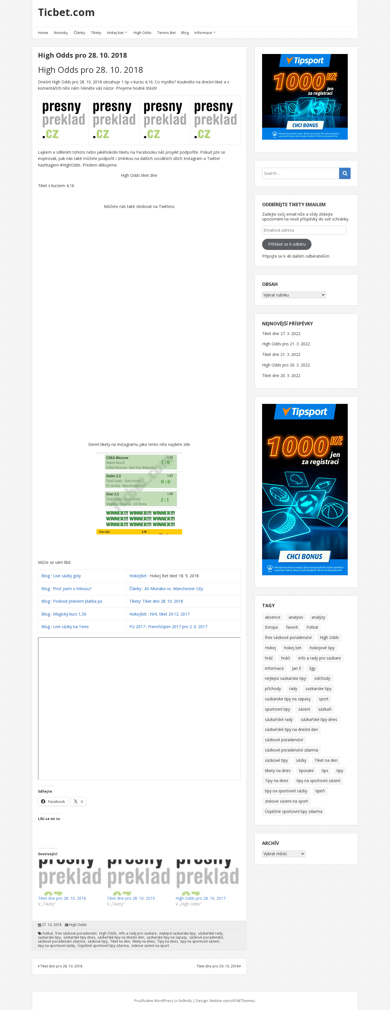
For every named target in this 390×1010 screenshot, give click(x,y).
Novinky (61, 32)
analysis (296, 617)
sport (324, 699)
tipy (340, 770)
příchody (273, 688)
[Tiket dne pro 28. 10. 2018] (69, 877)
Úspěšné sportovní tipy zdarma (103, 946)
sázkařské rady (210, 933)
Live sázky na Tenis (71, 626)
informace (274, 668)
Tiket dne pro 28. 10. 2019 (131, 898)
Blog (185, 32)
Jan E (296, 668)
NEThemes (245, 1000)
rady (293, 688)
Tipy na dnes (167, 941)
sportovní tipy (277, 709)
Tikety (96, 32)
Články (79, 32)
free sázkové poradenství (76, 933)
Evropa (271, 627)
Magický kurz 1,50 (69, 614)
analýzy (318, 617)
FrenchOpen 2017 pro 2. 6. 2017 (177, 626)
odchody (322, 678)
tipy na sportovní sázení (199, 941)
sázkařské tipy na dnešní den (121, 937)
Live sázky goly (67, 575)
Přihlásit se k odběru (287, 244)
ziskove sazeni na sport (150, 946)
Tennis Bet (166, 32)
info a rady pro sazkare (138, 933)
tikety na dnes (143, 941)
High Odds (143, 32)
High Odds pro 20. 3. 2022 (286, 365)
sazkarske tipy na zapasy (167, 937)
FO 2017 (137, 626)
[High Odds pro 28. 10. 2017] (207, 877)
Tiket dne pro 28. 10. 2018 (62, 898)
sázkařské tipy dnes (79, 937)
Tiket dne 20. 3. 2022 (281, 375)
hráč (269, 658)
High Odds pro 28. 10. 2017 (201, 898)
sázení (304, 709)
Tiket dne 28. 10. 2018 (162, 601)
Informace (203, 32)
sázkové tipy (98, 941)
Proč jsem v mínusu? (73, 588)
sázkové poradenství (206, 937)
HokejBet (138, 575)
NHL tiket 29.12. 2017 (170, 614)
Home (43, 32)
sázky (301, 760)
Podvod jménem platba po (77, 601)
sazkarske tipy (49, 937)
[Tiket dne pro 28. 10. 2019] (138, 877)
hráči (285, 658)
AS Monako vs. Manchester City (173, 588)
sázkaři (324, 709)
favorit (292, 627)
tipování (306, 770)
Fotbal (48, 933)
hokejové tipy (322, 647)
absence (272, 617)
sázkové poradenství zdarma (61, 941)
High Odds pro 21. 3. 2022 (286, 343)
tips (325, 770)
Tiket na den (120, 941)
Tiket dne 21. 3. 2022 (281, 354)
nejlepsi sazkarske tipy (177, 933)
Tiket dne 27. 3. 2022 (281, 333)
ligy (312, 668)
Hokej (270, 647)
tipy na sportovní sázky (56, 946)
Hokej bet (115, 32)
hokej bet (292, 647)
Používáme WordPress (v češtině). (163, 1000)
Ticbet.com (66, 12)
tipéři (320, 790)
